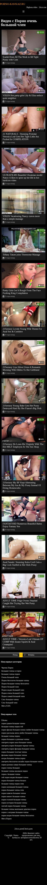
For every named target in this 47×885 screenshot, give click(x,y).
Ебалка (4, 720)
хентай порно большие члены (13, 806)
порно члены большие (10, 768)
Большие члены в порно (11, 671)
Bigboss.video (32, 7)
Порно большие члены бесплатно (15, 684)
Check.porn (28, 829)
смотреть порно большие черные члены (17, 746)
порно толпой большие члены (13, 800)
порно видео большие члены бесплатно (17, 815)
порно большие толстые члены (14, 752)
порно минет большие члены (13, 796)
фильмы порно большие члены (14, 755)
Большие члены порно (10, 674)
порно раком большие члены (13, 723)
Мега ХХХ (5, 706)
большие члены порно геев (12, 784)
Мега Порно (6, 819)
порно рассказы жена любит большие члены (19, 733)
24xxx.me (42, 7)
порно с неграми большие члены (14, 812)
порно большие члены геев (12, 790)
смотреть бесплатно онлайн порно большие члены (22, 761)
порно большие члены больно (13, 781)
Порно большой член (10, 687)
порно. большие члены (10, 774)
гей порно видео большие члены (14, 777)
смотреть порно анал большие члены (16, 742)
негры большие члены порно (13, 758)
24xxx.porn (18, 829)
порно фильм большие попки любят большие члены (22, 730)
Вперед (31, 655)
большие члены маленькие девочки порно (18, 809)
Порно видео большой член (12, 690)
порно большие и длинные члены (15, 739)
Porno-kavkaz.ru (12, 3)
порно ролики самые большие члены (16, 765)
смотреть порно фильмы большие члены (18, 749)
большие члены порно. (10, 736)
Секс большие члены (10, 699)
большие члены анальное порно (14, 771)
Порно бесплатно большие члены (15, 680)
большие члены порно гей (12, 727)
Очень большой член (10, 677)
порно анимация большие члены (14, 787)
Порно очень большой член (12, 693)
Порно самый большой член (13, 696)
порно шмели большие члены (13, 793)
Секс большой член (9, 703)
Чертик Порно (7, 668)
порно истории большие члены (14, 803)
